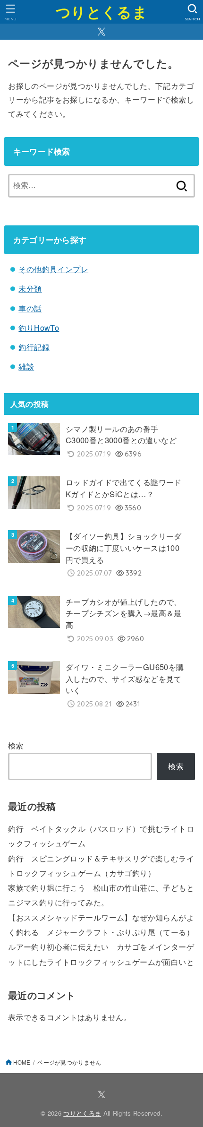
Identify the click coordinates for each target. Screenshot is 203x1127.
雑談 (26, 366)
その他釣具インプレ (53, 269)
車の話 (30, 308)
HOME (21, 1062)
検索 (16, 745)
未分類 (30, 288)
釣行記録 (34, 347)
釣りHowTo (38, 327)
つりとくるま (101, 11)
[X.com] (101, 31)
